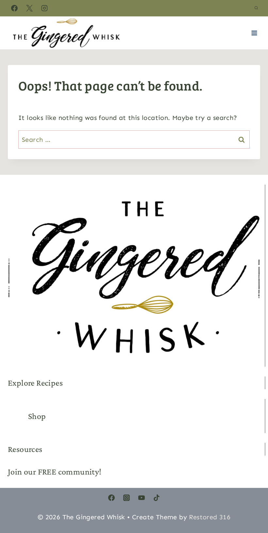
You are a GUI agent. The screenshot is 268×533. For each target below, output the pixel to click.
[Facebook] (14, 8)
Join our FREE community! (55, 471)
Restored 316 (209, 517)
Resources (25, 449)
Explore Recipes (35, 383)
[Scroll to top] (251, 497)
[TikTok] (156, 497)
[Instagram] (44, 8)
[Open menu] (254, 33)
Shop (37, 416)
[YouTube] (141, 497)
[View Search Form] (256, 8)
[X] (29, 8)
